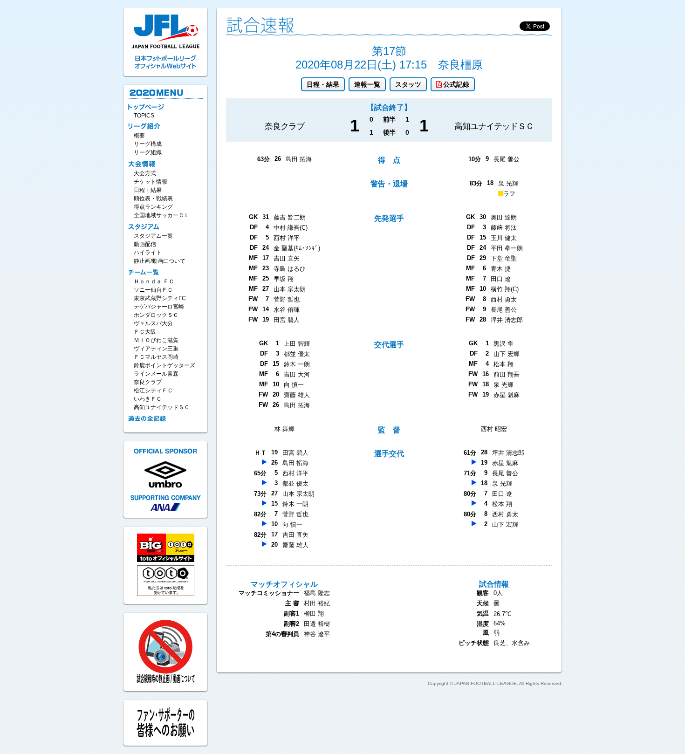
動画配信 (145, 244)
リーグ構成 (148, 144)
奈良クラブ (148, 382)
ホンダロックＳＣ (156, 315)
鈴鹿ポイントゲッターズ (164, 365)
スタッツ (408, 84)
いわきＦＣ (148, 399)
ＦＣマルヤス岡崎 (156, 357)
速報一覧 (367, 84)
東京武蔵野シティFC (160, 298)
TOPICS (144, 115)
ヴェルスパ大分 (153, 323)
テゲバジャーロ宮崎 (159, 306)
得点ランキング (153, 207)
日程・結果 (323, 84)
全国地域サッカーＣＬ (162, 215)
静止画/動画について (159, 261)
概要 (139, 135)
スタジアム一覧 (153, 236)
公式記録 (456, 84)
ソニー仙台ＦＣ (153, 290)
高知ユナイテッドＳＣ (162, 407)
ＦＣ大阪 (145, 332)
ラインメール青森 (156, 374)
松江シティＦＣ (153, 390)
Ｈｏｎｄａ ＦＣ (154, 281)
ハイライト (148, 252)
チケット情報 (150, 182)
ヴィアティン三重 (156, 348)
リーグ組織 (148, 152)
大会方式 (145, 173)
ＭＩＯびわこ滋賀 (156, 340)
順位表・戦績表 (153, 198)
